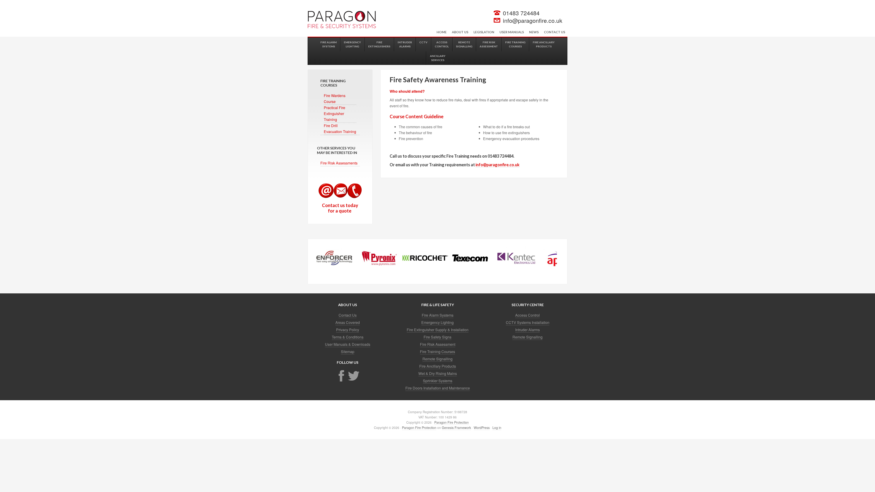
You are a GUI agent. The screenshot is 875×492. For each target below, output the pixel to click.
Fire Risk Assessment (437, 344)
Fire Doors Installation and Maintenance (437, 388)
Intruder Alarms (527, 329)
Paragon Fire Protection (451, 422)
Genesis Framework (456, 427)
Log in (496, 427)
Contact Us (348, 315)
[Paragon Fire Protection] (342, 27)
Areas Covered (347, 322)
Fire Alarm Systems (437, 315)
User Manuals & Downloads (347, 344)
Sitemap (347, 351)
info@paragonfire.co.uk (532, 20)
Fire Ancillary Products (437, 366)
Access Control (527, 315)
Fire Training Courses (437, 351)
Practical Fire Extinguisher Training (334, 113)
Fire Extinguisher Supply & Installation (437, 329)
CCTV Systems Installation (527, 322)
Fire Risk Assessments (339, 163)
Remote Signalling (437, 358)
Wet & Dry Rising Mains (437, 373)
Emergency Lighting (437, 322)
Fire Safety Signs (437, 337)
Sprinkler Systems (437, 380)
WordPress (482, 427)
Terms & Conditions (347, 337)
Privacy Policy (347, 329)
